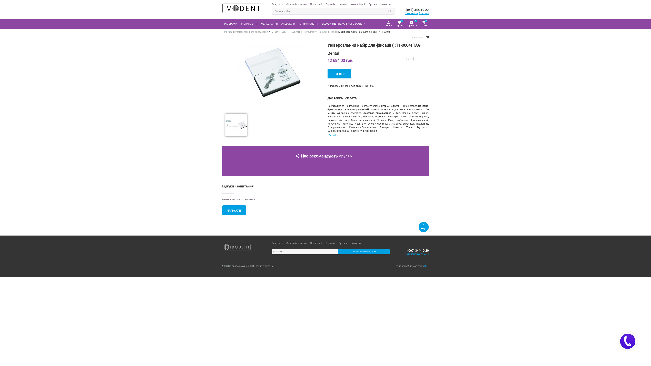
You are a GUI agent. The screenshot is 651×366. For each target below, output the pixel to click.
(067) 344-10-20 (417, 10)
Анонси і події (357, 4)
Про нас (373, 4)
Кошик (423, 23)
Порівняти (412, 23)
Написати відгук (234, 212)
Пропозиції (316, 4)
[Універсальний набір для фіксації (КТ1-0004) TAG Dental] (273, 108)
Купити (339, 74)
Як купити (277, 4)
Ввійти (389, 25)
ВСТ (426, 266)
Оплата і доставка (296, 4)
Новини (343, 4)
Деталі (332, 135)
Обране (399, 23)
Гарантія (330, 4)
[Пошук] (390, 11)
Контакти (386, 4)
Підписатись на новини (364, 251)
